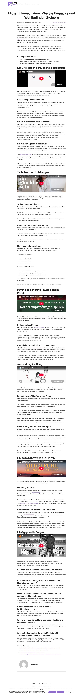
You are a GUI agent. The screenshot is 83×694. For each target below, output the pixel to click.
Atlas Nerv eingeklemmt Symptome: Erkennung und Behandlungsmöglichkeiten (40, 654)
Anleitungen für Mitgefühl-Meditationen (29, 503)
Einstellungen (14, 692)
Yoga (33, 4)
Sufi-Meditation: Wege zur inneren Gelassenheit (32, 652)
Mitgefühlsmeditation (29, 514)
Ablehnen (60, 692)
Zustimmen (52, 692)
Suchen (38, 4)
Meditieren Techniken (62, 22)
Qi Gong (21, 4)
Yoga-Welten (20, 39)
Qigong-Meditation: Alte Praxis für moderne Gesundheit (34, 650)
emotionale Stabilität (39, 327)
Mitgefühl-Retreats (36, 492)
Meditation (27, 4)
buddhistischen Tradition (26, 154)
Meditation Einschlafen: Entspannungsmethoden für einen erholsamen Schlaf (40, 648)
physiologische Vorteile (38, 347)
